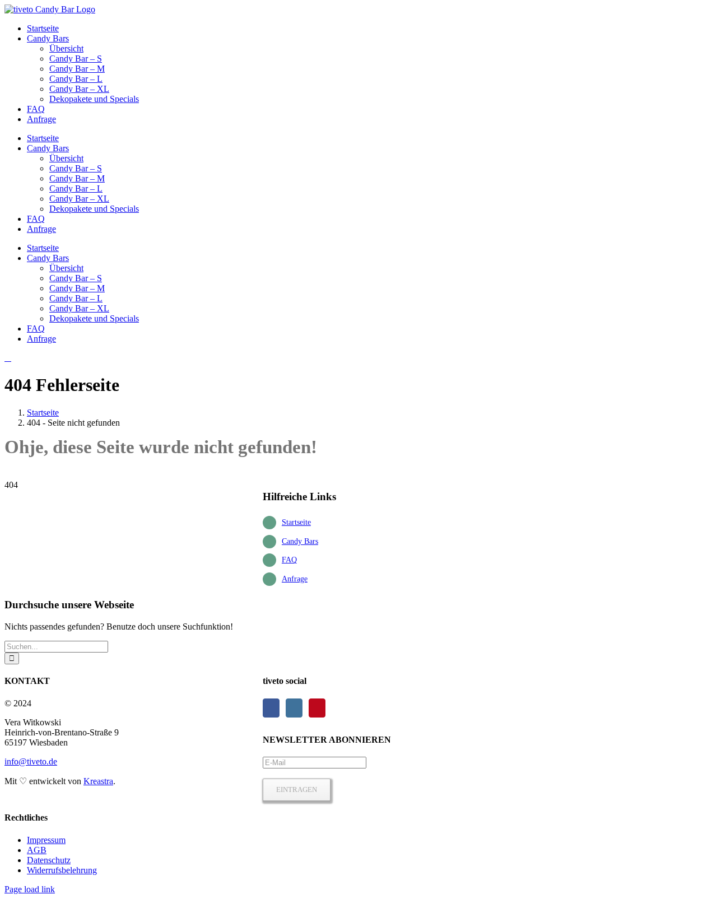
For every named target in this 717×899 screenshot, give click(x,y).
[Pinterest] (317, 708)
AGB (36, 850)
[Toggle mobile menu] (7, 357)
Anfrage (295, 579)
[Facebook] (271, 708)
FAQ (289, 560)
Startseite (296, 522)
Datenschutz (49, 860)
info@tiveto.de (30, 761)
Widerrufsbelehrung (62, 870)
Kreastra (98, 781)
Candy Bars (300, 541)
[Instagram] (294, 708)
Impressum (46, 840)
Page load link (29, 889)
